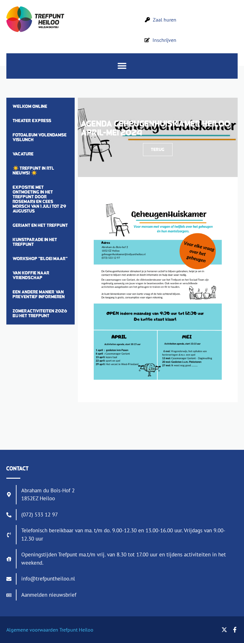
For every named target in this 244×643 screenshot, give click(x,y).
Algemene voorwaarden (32, 630)
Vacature (23, 154)
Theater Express (32, 120)
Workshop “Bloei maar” (40, 258)
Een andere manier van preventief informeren (39, 294)
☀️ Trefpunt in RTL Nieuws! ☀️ (33, 170)
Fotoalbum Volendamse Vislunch (40, 137)
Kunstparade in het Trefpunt (35, 241)
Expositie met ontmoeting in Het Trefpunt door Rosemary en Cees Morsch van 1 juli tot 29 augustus (39, 199)
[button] (122, 66)
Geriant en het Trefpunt (40, 225)
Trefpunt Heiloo (75, 630)
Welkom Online (30, 106)
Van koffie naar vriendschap (31, 275)
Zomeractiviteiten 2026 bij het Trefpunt (40, 313)
